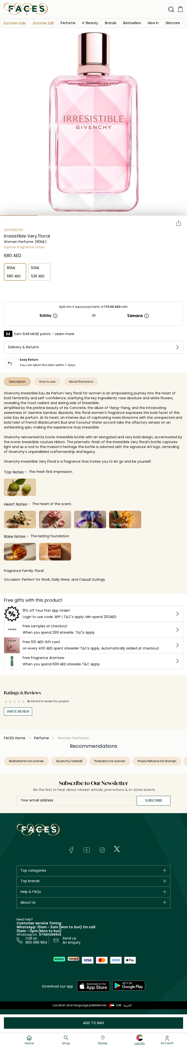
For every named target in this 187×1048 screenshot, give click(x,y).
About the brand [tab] (81, 381)
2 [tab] (56, 215)
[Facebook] (71, 850)
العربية (127, 1005)
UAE (119, 1005)
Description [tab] (17, 381)
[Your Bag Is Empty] (180, 9)
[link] (110, 23)
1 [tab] (18, 215)
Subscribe (153, 800)
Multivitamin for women (26, 761)
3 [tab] (93, 215)
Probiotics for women (109, 761)
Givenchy (13, 230)
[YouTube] (87, 850)
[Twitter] (117, 849)
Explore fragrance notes (24, 247)
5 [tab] (168, 215)
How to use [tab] (47, 381)
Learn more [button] (64, 333)
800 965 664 (36, 942)
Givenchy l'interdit (69, 761)
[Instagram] (102, 850)
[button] (14, 23)
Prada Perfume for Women (157, 761)
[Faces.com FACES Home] (26, 9)
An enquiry (72, 942)
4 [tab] (131, 215)
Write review (18, 711)
